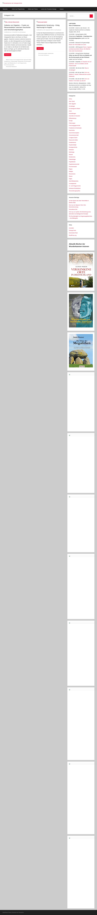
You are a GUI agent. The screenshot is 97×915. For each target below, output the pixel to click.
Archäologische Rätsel (74, 108)
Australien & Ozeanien (74, 115)
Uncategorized (72, 183)
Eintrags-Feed (72, 230)
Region (70, 169)
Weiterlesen (7, 54)
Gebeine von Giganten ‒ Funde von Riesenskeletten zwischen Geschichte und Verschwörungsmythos (17, 27)
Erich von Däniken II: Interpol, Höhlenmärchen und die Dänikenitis (80, 74)
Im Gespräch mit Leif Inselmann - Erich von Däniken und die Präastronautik (80, 63)
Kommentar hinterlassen (11, 66)
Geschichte (72, 130)
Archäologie (72, 106)
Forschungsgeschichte (18, 59)
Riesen (7, 59)
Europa (11, 59)
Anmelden (71, 228)
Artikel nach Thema (33, 9)
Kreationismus (7, 61)
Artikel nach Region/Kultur (18, 9)
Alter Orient (72, 101)
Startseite (5, 9)
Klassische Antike (27, 59)
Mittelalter (71, 149)
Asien (70, 111)
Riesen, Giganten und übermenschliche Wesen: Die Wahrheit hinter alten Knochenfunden (80, 49)
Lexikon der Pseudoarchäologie (48, 9)
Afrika (70, 99)
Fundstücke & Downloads (75, 128)
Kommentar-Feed (73, 233)
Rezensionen (72, 174)
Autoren (62, 9)
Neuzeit (71, 154)
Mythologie (71, 152)
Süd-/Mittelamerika (11, 63)
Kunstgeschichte (73, 147)
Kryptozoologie (14, 61)
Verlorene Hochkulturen (75, 188)
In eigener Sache (73, 137)
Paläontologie (72, 159)
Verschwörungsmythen (9, 64)
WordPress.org (72, 235)
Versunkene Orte (73, 209)
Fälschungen (72, 123)
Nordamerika (20, 61)
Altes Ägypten (72, 103)
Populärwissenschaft (74, 164)
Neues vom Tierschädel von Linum (77, 44)
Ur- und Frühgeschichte (21, 63)
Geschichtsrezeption (42, 53)
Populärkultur (72, 161)
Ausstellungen (72, 113)
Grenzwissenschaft (73, 135)
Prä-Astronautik (27, 61)
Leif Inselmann (22, 32)
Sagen (5, 63)
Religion (71, 171)
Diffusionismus (72, 118)
